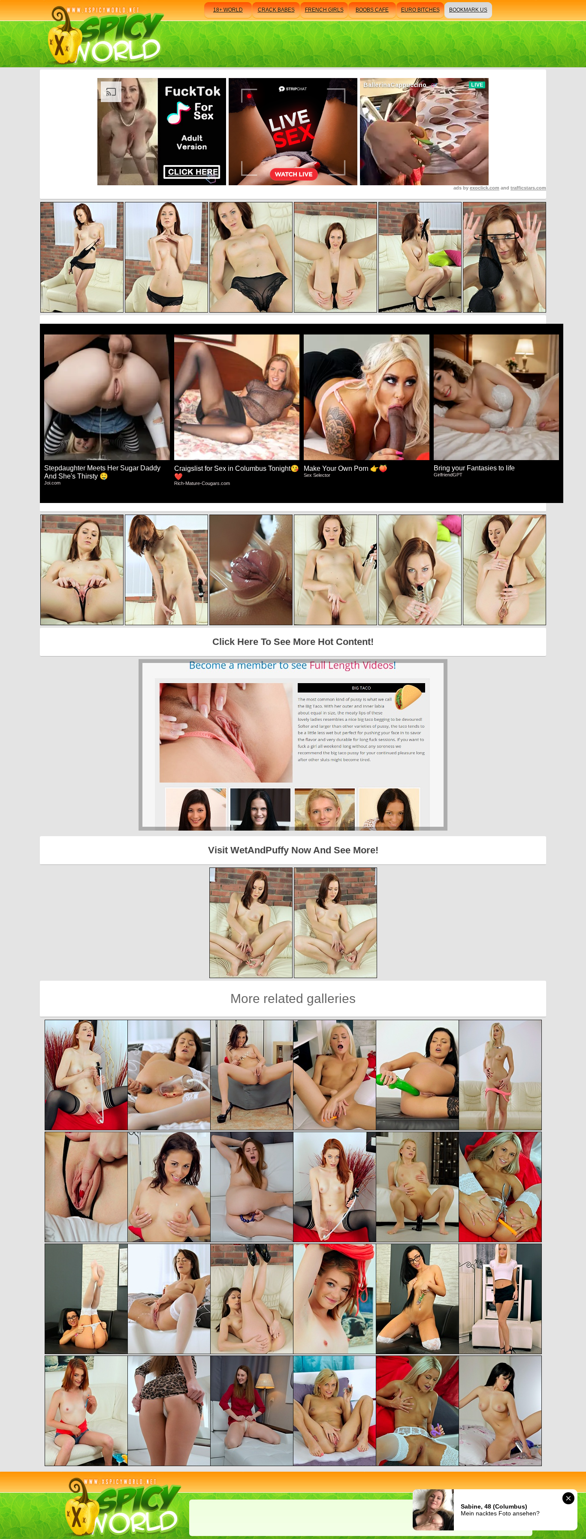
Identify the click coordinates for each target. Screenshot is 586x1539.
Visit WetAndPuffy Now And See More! (293, 850)
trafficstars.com (528, 187)
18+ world (228, 10)
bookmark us (468, 10)
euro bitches (420, 10)
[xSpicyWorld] (104, 33)
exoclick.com (484, 187)
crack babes (276, 10)
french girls (324, 10)
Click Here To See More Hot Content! (293, 641)
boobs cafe (372, 10)
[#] (121, 1505)
